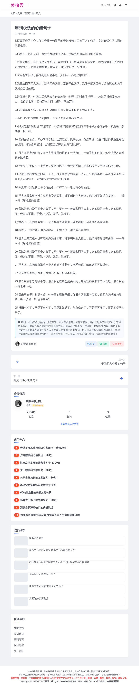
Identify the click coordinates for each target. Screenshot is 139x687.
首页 (13, 13)
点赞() (118, 343)
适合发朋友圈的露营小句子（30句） (40, 462)
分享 (92, 343)
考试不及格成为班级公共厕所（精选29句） (44, 447)
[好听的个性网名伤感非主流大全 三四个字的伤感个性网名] (21, 565)
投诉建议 (19, 633)
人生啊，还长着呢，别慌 (42, 574)
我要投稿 (19, 627)
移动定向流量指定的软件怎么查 (38, 485)
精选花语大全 (36, 537)
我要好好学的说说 (38, 598)
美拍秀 (46, 681)
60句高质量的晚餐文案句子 (35, 492)
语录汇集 (29, 13)
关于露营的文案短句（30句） (37, 470)
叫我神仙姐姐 (28, 343)
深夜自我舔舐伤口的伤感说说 (36, 507)
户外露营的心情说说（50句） (37, 455)
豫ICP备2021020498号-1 (80, 681)
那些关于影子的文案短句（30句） (39, 500)
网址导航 (19, 645)
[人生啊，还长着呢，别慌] (21, 577)
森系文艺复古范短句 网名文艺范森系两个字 (52, 549)
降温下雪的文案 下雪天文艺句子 (46, 586)
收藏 (105, 343)
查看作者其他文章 (69, 424)
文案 (19, 13)
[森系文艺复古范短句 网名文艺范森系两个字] (21, 552)
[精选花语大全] (21, 540)
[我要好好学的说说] (21, 601)
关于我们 (19, 651)
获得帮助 (19, 639)
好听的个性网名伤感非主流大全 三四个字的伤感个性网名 (59, 562)
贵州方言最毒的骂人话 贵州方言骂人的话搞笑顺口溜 (50, 515)
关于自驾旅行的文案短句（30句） (39, 477)
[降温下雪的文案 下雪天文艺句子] (21, 589)
